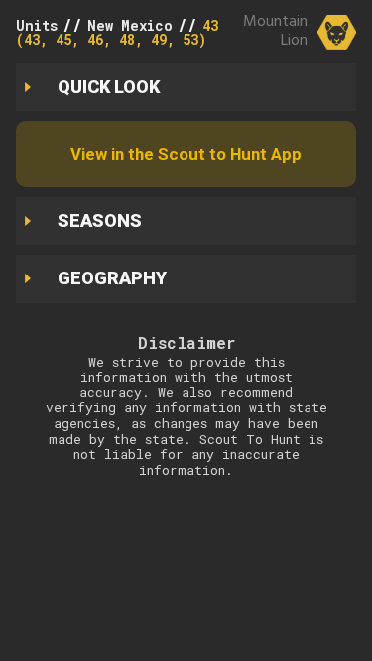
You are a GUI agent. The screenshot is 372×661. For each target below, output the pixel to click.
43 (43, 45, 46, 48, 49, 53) (117, 32)
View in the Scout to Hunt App (186, 154)
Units (37, 25)
